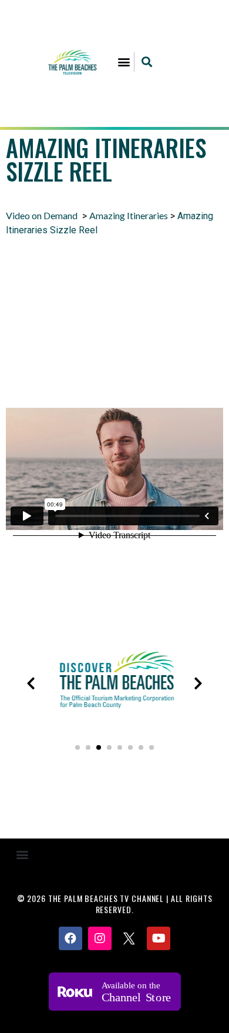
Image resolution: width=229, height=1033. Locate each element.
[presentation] (31, 683)
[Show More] (114, 720)
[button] (124, 62)
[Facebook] (70, 938)
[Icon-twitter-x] (129, 938)
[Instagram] (100, 938)
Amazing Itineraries (128, 215)
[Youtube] (158, 938)
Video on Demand (42, 215)
